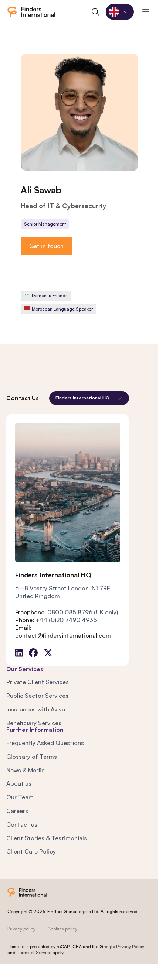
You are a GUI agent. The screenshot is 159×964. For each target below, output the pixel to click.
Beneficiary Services (33, 723)
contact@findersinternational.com (63, 635)
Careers (17, 810)
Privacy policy (21, 929)
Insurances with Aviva (35, 709)
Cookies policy (62, 929)
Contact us (21, 824)
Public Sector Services (37, 695)
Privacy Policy (130, 946)
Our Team (20, 797)
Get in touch (46, 246)
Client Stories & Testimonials (46, 838)
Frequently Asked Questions (45, 743)
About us (18, 783)
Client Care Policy (31, 851)
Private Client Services (37, 682)
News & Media (25, 770)
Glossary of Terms (31, 756)
